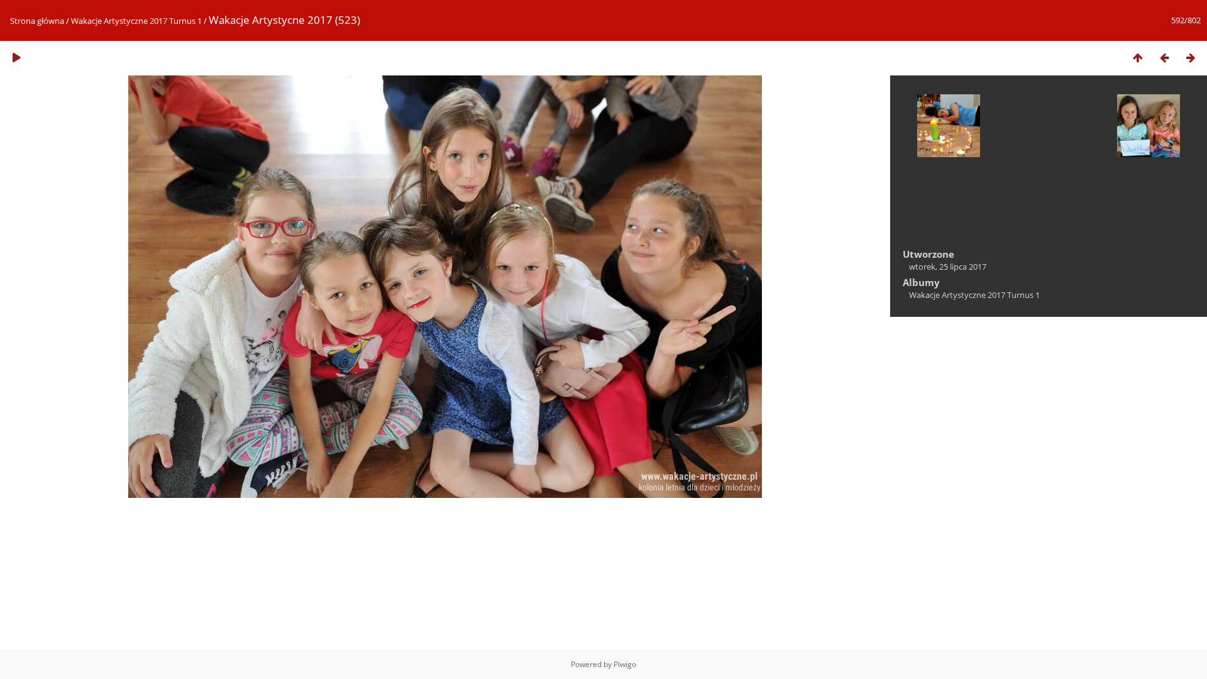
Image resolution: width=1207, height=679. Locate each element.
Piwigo (625, 664)
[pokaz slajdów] (16, 57)
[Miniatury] (1138, 57)
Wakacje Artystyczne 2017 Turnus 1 (136, 20)
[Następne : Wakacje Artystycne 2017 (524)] (1190, 57)
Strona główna (37, 20)
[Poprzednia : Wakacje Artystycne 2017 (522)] (1164, 57)
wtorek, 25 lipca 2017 (947, 266)
